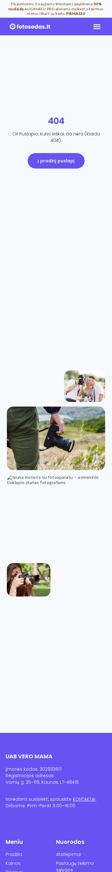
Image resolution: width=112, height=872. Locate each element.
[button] (97, 27)
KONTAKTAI (84, 799)
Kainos (13, 863)
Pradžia (14, 854)
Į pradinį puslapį (56, 161)
